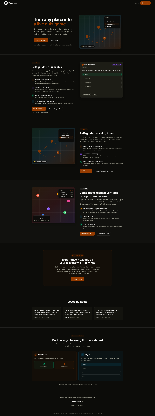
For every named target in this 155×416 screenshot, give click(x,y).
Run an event (82, 413)
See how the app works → (77, 405)
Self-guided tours (73, 413)
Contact (100, 413)
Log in (137, 3)
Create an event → (87, 233)
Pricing (95, 413)
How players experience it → (41, 112)
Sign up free (145, 3)
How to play (89, 413)
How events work (103, 233)
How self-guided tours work (104, 171)
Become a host (64, 413)
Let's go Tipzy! (77, 279)
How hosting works (55, 109)
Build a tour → (85, 171)
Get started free (41, 40)
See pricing (54, 40)
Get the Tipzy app (76, 401)
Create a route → (38, 108)
